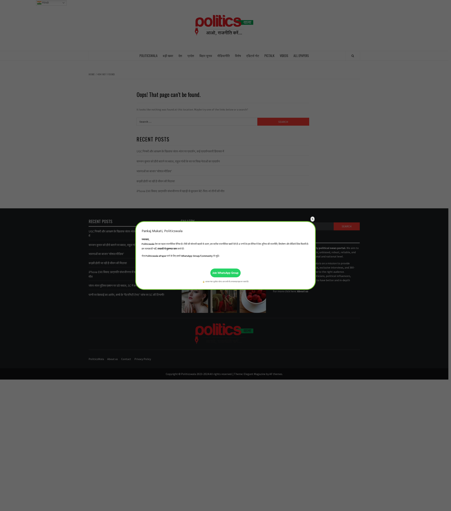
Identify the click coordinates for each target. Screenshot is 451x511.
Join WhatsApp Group (225, 273)
